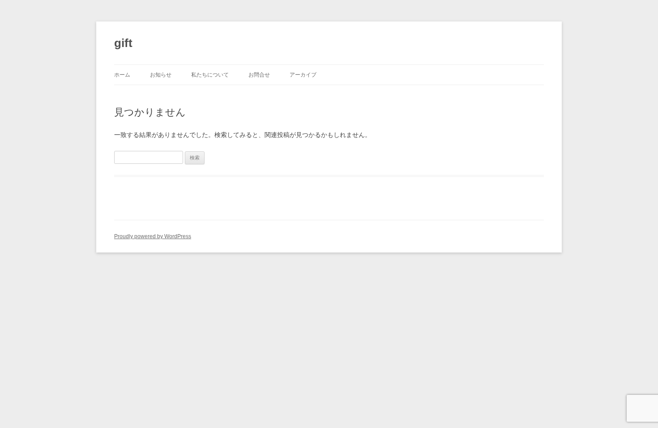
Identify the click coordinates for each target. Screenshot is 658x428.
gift (123, 43)
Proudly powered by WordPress (152, 236)
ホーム (122, 75)
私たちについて (210, 75)
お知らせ (160, 75)
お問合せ (259, 75)
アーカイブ (303, 75)
